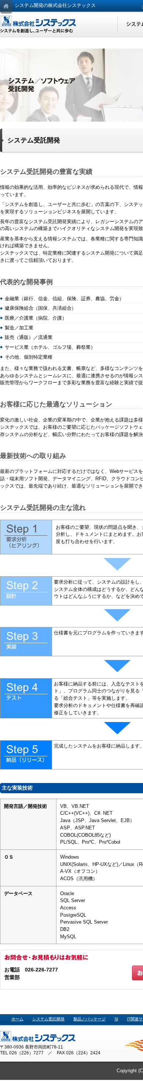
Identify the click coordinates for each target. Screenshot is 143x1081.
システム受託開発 (48, 1019)
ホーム (17, 1019)
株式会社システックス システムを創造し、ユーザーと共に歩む (38, 24)
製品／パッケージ (89, 1019)
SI (116, 1019)
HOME (6, 7)
